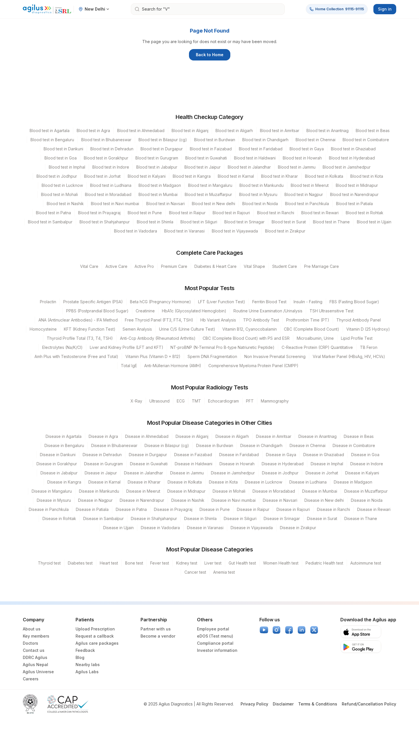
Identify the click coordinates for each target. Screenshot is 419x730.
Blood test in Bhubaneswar (106, 139)
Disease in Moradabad (274, 491)
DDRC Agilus (35, 657)
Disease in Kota (223, 482)
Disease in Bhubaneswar (114, 445)
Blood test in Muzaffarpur (208, 194)
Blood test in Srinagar (244, 221)
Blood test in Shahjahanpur (105, 221)
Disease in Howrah (237, 463)
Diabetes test (80, 563)
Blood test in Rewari (320, 212)
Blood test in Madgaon (160, 185)
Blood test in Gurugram (156, 157)
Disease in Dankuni (58, 454)
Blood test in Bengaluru (52, 139)
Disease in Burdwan (214, 445)
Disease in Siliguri (240, 518)
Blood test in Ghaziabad (353, 148)
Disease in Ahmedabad (146, 436)
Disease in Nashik (187, 500)
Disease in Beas (359, 436)
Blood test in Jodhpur (56, 176)
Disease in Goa (365, 454)
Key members (36, 636)
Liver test (212, 563)
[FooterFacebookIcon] (289, 629)
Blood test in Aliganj (190, 130)
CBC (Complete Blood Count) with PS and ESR (246, 338)
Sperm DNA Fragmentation (212, 356)
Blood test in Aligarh (234, 130)
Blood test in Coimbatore (366, 139)
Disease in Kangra (64, 482)
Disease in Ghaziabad (323, 454)
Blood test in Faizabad (211, 148)
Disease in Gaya (281, 454)
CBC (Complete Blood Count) (311, 329)
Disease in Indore (366, 463)
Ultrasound (159, 401)
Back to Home (209, 54)
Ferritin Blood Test (269, 301)
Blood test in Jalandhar (249, 167)
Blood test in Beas (373, 130)
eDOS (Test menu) (215, 636)
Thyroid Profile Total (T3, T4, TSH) (80, 338)
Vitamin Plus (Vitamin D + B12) (152, 356)
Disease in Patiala (92, 509)
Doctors (30, 643)
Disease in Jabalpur (59, 472)
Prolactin (48, 301)
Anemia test (224, 572)
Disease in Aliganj (192, 436)
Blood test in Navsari (165, 203)
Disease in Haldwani (193, 463)
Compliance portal (215, 643)
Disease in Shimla (200, 518)
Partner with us (156, 628)
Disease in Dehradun (102, 454)
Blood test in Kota (366, 176)
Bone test (134, 563)
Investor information (217, 650)
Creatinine (145, 310)
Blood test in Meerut (310, 185)
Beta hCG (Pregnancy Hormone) (160, 301)
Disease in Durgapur (148, 454)
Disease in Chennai (308, 445)
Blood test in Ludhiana (110, 185)
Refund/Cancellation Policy (369, 703)
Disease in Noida (367, 500)
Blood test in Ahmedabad (140, 130)
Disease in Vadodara (160, 527)
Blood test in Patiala (354, 203)
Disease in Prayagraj (173, 509)
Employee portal (213, 628)
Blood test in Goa (60, 157)
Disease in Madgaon (353, 482)
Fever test (159, 563)
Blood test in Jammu (297, 167)
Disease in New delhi (324, 500)
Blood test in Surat (289, 221)
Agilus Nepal (35, 664)
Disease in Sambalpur (103, 518)
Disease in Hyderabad (283, 463)
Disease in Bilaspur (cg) (167, 445)
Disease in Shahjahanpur (154, 518)
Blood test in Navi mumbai (115, 203)
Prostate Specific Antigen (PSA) (93, 301)
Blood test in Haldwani (255, 157)
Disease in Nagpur (95, 500)
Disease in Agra (103, 436)
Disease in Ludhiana (308, 482)
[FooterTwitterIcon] (314, 629)
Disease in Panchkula (49, 509)
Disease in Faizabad (193, 454)
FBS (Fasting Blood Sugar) (354, 301)
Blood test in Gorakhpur (106, 157)
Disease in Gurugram (103, 463)
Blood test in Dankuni (63, 148)
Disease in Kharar (144, 482)
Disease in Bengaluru (64, 445)
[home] (47, 9)
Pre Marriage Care (321, 266)
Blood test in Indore (110, 167)
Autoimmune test (365, 563)
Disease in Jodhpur (280, 472)
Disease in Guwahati (149, 463)
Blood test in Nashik (65, 203)
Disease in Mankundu (99, 491)
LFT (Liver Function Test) (221, 301)
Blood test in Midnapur (357, 185)
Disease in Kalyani (362, 472)
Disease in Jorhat (322, 472)
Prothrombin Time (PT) (307, 320)
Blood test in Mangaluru (210, 185)
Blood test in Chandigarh (265, 139)
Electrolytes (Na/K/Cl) (62, 347)
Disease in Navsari (280, 500)
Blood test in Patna (53, 212)
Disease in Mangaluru (52, 491)
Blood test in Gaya (307, 148)
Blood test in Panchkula (307, 203)
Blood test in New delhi (213, 203)
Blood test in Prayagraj (99, 212)
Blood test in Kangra (192, 176)
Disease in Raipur (253, 509)
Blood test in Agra (93, 130)
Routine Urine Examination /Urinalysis (267, 310)
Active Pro (144, 266)
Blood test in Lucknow (62, 185)
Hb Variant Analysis (218, 320)
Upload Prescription (95, 628)
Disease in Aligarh (232, 436)
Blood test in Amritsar (279, 130)
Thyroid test (49, 563)
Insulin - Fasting (308, 301)
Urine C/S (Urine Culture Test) (187, 329)
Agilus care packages (97, 643)
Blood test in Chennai (315, 139)
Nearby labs (88, 664)
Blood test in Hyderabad (352, 157)
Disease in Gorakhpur (56, 463)
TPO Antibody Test (261, 320)
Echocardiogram (223, 401)
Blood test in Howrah (302, 157)
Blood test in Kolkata (324, 176)
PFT (250, 401)
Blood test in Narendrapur (354, 194)
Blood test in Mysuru (258, 194)
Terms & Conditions (317, 703)
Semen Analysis (137, 329)
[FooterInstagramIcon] (276, 629)
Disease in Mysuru (54, 500)
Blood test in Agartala (50, 130)
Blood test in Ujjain (374, 221)
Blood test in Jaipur (202, 167)
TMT (196, 401)
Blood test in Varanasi (184, 230)
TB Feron (368, 347)
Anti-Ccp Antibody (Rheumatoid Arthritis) (158, 338)
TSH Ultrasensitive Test (331, 310)
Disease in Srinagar (282, 518)
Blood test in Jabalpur (156, 167)
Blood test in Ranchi (275, 212)
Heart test (109, 563)
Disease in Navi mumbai (233, 500)
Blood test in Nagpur (303, 194)
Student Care (284, 266)
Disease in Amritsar (273, 436)
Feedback (85, 650)
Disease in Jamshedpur (233, 472)
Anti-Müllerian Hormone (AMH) (172, 365)
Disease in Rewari (373, 509)
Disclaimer (283, 703)
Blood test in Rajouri (231, 212)
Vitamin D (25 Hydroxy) (368, 329)
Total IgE (129, 365)
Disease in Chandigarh (261, 445)
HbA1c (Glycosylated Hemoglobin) (194, 310)
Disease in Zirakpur (298, 527)
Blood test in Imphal (67, 167)
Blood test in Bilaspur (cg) (163, 139)
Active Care (116, 266)
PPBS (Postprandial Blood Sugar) (97, 310)
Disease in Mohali (229, 491)
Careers (30, 678)
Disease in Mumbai (319, 491)
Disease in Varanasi (205, 527)
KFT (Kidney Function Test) (89, 329)
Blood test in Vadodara (135, 230)
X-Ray (136, 401)
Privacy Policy (254, 703)
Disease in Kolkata (185, 482)
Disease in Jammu (187, 472)
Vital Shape (254, 266)
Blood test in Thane (331, 221)
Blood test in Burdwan (214, 139)
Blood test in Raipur (187, 212)
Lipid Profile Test (357, 338)
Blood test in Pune (145, 212)
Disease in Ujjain (118, 527)
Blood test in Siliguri (198, 221)
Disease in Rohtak (59, 518)
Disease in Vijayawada (252, 527)
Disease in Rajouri (293, 509)
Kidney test (186, 563)
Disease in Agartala (64, 436)
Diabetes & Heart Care (215, 266)
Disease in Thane (360, 518)
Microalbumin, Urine (315, 338)
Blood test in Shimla (155, 221)
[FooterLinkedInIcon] (301, 629)
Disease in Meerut (143, 491)
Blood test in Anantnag (327, 130)
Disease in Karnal (104, 482)
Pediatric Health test (324, 563)
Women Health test (280, 563)
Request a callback (95, 636)
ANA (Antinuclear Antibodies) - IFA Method (78, 320)
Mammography (275, 401)
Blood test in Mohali (59, 194)
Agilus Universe (38, 671)
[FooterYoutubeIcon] (264, 629)
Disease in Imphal (327, 463)
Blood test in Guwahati (206, 157)
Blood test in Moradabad (108, 194)
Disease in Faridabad (239, 454)
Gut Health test (242, 563)
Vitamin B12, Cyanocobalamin (249, 329)
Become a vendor (158, 636)
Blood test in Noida (260, 203)
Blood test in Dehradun (111, 148)
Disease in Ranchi (333, 509)
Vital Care (89, 266)
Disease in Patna (131, 509)
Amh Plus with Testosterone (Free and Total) (76, 356)
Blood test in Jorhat (102, 176)
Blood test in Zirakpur (285, 230)
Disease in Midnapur (186, 491)
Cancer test (195, 572)
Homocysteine (43, 329)
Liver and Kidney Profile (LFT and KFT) (126, 347)
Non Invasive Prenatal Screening (275, 356)
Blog (80, 657)
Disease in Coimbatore (354, 445)
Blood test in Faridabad (260, 148)
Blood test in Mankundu (261, 185)
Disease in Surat (322, 518)
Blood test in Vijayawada (235, 230)
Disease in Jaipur (101, 472)
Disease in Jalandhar (143, 472)
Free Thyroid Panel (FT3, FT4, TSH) (159, 320)
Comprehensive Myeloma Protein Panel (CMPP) (253, 365)
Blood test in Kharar (279, 176)
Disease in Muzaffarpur (366, 491)
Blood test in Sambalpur (50, 221)
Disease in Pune (215, 509)
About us (31, 628)
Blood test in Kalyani (147, 176)
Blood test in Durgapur (162, 148)
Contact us (33, 650)
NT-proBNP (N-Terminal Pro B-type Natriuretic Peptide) (222, 347)
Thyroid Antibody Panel (358, 320)
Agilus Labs (87, 671)
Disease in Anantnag (317, 436)
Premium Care (174, 266)
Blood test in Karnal (236, 176)
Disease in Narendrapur (142, 500)
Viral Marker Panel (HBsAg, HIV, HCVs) (349, 356)
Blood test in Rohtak (364, 212)
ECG (181, 401)
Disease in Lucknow (263, 482)
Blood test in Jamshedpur (347, 167)
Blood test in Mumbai (158, 194)
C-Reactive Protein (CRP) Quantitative (317, 347)
